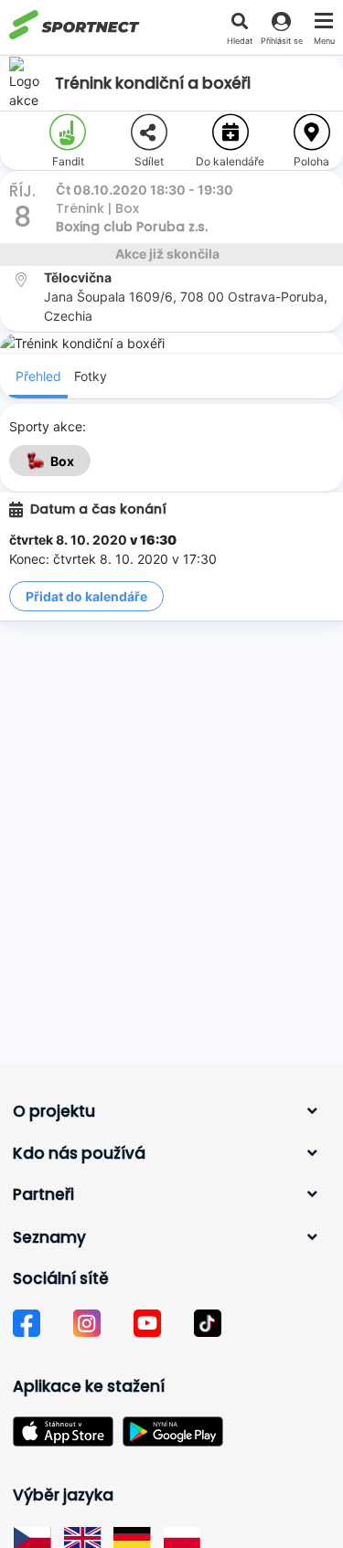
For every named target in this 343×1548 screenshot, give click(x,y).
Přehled (38, 376)
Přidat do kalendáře (86, 596)
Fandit (68, 161)
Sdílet (149, 161)
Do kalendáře (230, 161)
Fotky (90, 376)
